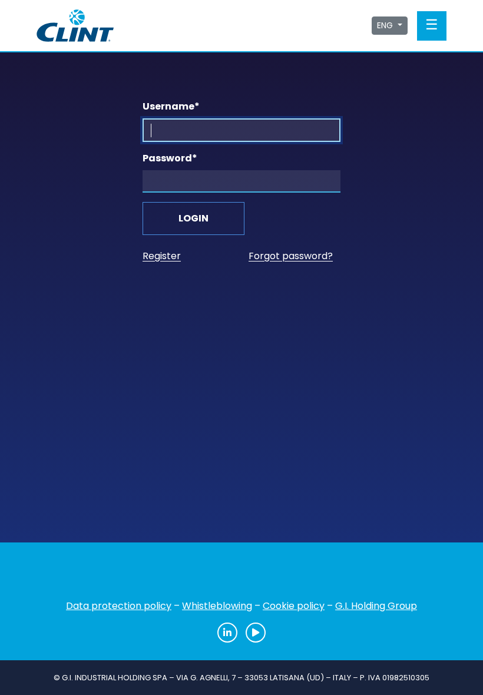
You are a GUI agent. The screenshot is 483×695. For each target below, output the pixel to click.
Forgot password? (291, 256)
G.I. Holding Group (376, 606)
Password (170, 158)
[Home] (241, 575)
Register (162, 256)
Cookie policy (294, 606)
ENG (386, 25)
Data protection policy (118, 606)
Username (171, 106)
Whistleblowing (217, 606)
